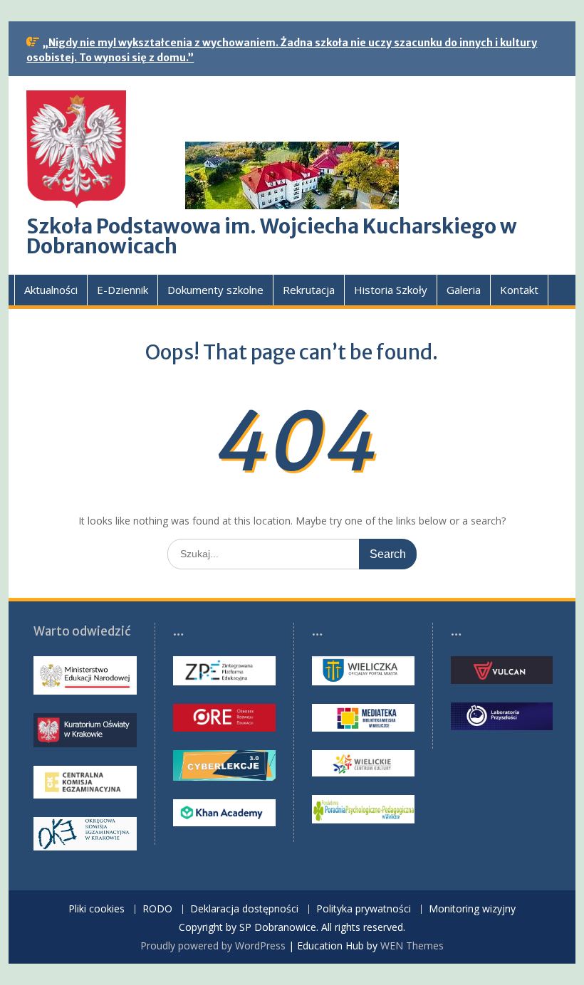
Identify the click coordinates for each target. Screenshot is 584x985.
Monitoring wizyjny (472, 909)
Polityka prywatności (363, 909)
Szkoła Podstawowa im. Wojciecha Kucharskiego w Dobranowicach (271, 236)
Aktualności (51, 290)
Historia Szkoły (390, 290)
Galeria (464, 290)
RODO (157, 909)
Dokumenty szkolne (215, 290)
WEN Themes (412, 945)
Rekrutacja (309, 290)
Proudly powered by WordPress (213, 945)
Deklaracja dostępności (244, 909)
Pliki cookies (96, 909)
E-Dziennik (122, 290)
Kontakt (519, 290)
